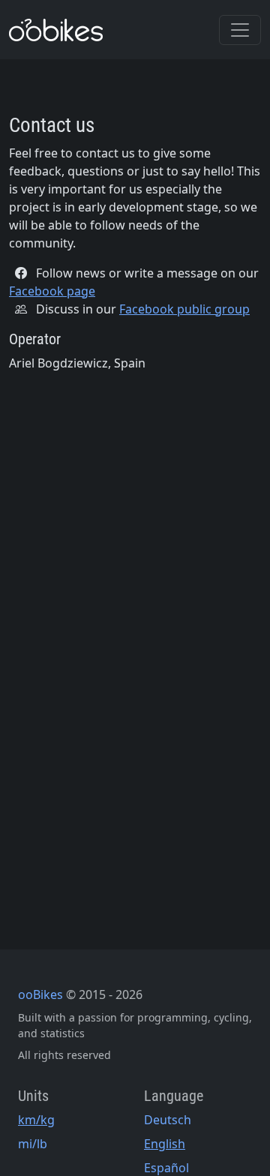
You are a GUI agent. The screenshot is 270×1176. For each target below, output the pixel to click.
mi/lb (32, 1144)
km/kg (36, 1120)
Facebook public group (184, 309)
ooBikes (40, 994)
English (164, 1144)
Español (166, 1168)
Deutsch (167, 1120)
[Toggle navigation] (240, 30)
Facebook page (52, 291)
